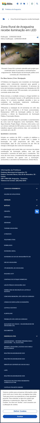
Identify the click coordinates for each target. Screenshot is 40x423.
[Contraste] (17, 3)
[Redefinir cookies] (24, 3)
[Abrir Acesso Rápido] (27, 3)
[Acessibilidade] (21, 3)
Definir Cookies (20, 411)
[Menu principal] (3, 9)
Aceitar (20, 416)
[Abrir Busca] (37, 4)
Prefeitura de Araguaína (13, 9)
